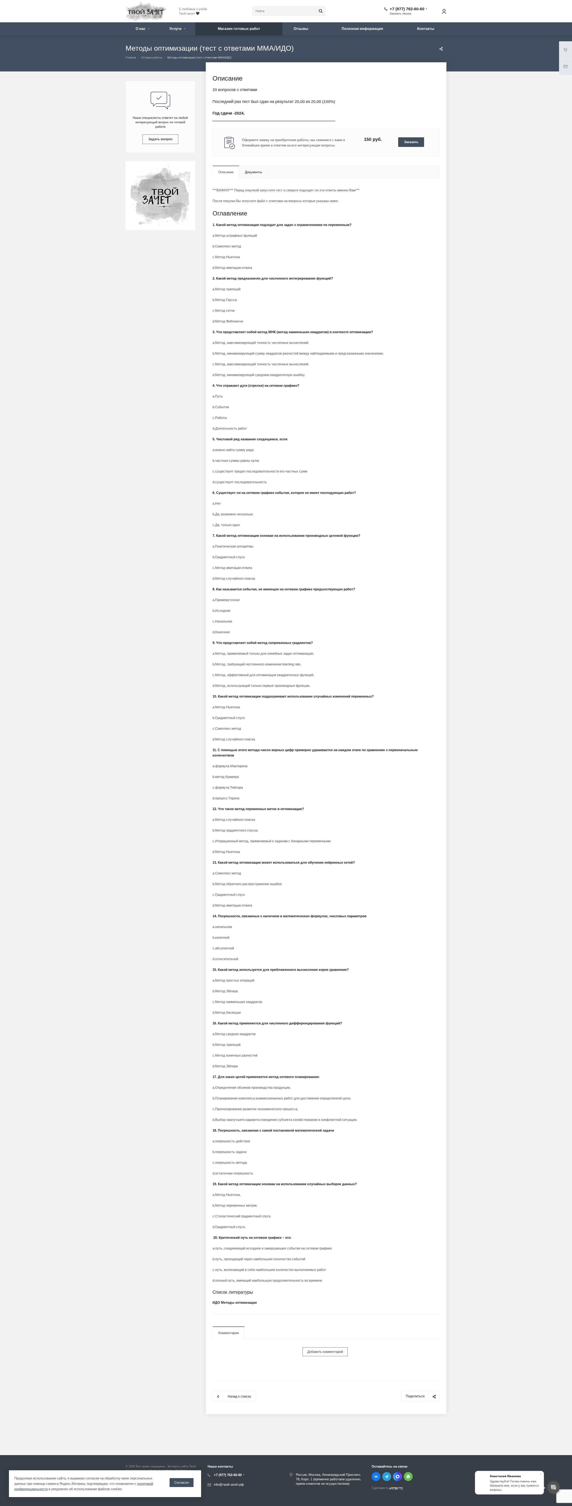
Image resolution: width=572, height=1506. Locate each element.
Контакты (425, 29)
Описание (225, 172)
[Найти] (320, 10)
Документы (253, 172)
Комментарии (228, 1333)
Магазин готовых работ (239, 29)
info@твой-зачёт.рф (229, 1485)
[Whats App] (408, 1476)
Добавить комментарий (325, 1352)
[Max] (397, 1476)
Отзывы (301, 29)
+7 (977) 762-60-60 (407, 9)
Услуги (175, 29)
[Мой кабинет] (441, 11)
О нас (141, 29)
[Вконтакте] (376, 1476)
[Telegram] (386, 1476)
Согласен (181, 1482)
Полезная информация (362, 29)
